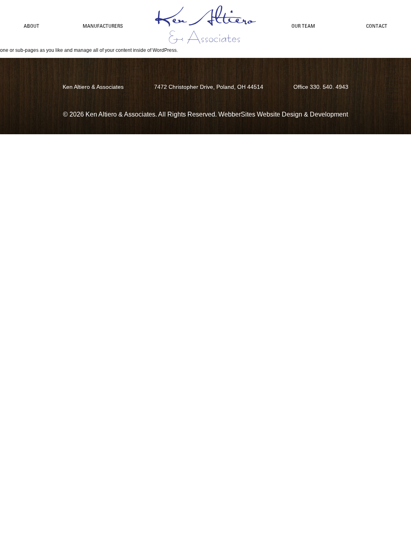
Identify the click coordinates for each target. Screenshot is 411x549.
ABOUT (31, 26)
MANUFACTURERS (103, 26)
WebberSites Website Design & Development (283, 114)
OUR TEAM (303, 26)
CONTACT (376, 26)
